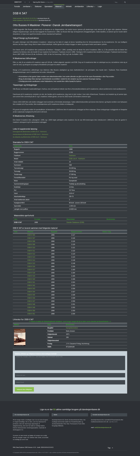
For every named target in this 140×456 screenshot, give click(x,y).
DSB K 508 (31, 241)
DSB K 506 (31, 235)
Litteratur (90, 6)
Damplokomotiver (72, 328)
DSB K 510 (31, 247)
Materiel (58, 6)
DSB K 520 (31, 279)
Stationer (38, 6)
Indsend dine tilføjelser (24, 389)
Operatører (48, 6)
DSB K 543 (31, 288)
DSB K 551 (31, 314)
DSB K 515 (31, 263)
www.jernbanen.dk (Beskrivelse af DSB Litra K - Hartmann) (30, 134)
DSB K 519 (31, 276)
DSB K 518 (31, 273)
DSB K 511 (31, 251)
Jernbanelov (79, 6)
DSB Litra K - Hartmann (77, 158)
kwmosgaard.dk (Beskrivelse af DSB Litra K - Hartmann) (30, 131)
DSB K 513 (31, 257)
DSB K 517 (31, 269)
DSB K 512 (31, 254)
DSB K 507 (31, 238)
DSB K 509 (31, 244)
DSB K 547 (31, 301)
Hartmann (72, 155)
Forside (17, 6)
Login (100, 6)
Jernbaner (26, 6)
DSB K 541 (31, 282)
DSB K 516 (31, 266)
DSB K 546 (31, 298)
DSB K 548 (31, 304)
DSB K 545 (31, 295)
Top (109, 448)
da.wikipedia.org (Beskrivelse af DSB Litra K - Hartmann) (30, 137)
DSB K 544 (31, 292)
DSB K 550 (31, 310)
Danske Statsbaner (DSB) (75, 222)
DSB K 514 (31, 260)
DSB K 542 (31, 285)
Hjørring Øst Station (39, 2)
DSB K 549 (31, 307)
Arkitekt (69, 6)
